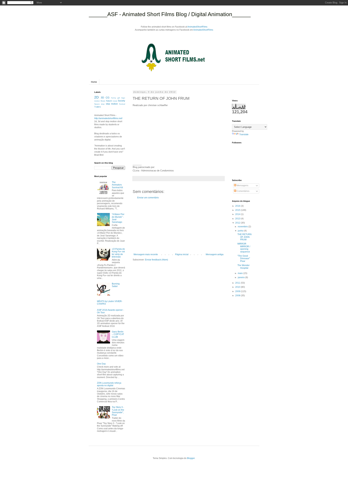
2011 (238, 283)
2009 (238, 291)
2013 (238, 218)
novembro (243, 226)
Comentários (242, 191)
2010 (238, 287)
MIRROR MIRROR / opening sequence (243, 247)
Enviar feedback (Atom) (156, 259)
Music (103, 101)
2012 (238, 223)
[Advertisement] (178, 226)
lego (123, 98)
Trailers (97, 107)
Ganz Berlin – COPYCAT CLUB (118, 334)
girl (118, 98)
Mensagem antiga (214, 254)
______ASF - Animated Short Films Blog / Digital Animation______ (170, 14)
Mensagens (242, 185)
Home (94, 82)
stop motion (112, 104)
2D (96, 97)
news (115, 101)
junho (241, 230)
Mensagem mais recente (146, 254)
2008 (238, 295)
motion (97, 101)
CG (107, 97)
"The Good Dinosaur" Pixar (243, 258)
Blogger (191, 458)
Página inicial (181, 254)
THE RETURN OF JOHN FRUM (244, 237)
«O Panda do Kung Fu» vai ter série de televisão (118, 253)
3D (102, 97)
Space (97, 104)
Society (121, 101)
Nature (109, 101)
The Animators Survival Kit (117, 185)
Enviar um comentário (148, 197)
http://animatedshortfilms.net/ (108, 118)
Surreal (122, 104)
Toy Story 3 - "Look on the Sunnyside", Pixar (118, 411)
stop (103, 104)
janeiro (241, 277)
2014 (238, 214)
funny (113, 98)
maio (240, 273)
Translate (243, 134)
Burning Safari (116, 285)
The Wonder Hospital (243, 266)
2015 (238, 210)
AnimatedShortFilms (197, 27)
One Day (101, 363)
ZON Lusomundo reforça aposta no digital (109, 384)
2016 (238, 206)
